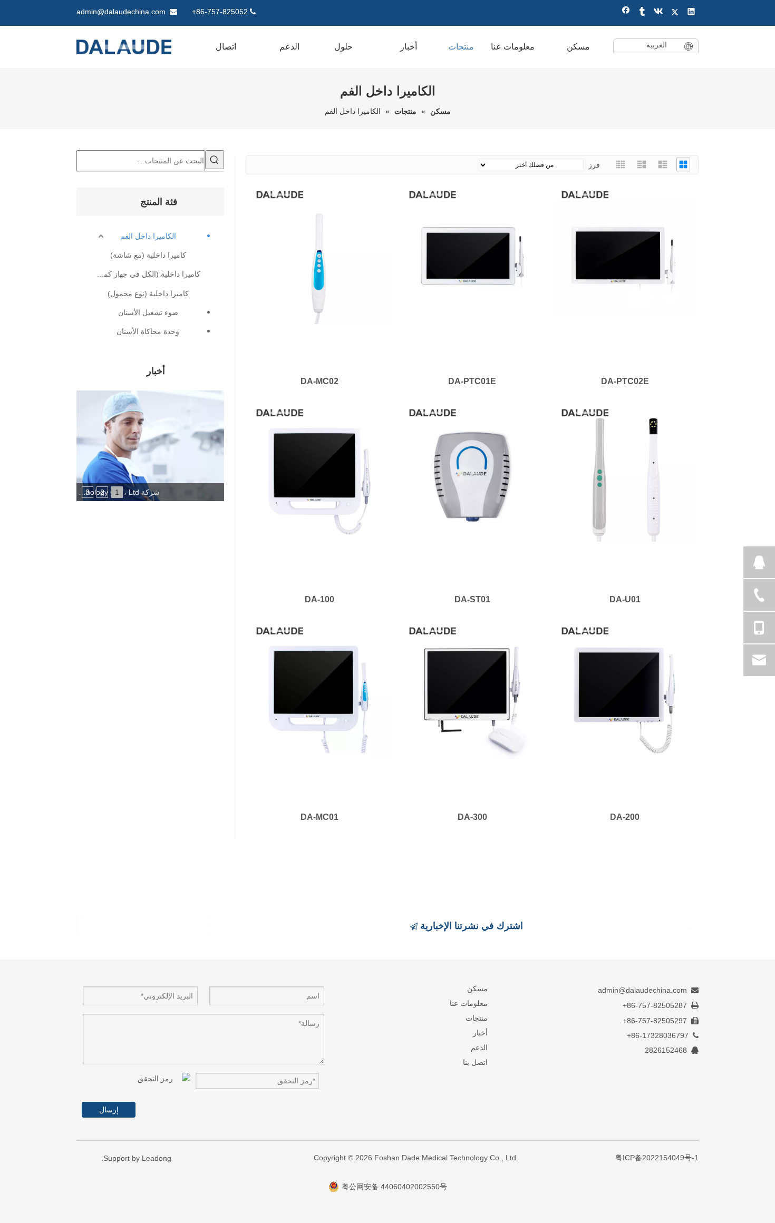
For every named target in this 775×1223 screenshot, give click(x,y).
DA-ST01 (472, 599)
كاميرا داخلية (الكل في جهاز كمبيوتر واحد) (147, 274)
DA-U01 (625, 599)
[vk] (658, 12)
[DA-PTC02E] (624, 252)
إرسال (109, 1109)
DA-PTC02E (625, 381)
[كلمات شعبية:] (214, 159)
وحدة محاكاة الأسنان (148, 331)
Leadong (156, 1158)
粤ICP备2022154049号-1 (657, 1157)
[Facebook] (626, 12)
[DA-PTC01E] (472, 252)
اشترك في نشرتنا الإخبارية (470, 926)
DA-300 (472, 817)
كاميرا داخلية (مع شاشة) (148, 255)
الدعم (479, 1047)
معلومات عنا (469, 1003)
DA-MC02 (319, 381)
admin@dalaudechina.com (121, 11)
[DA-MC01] (319, 688)
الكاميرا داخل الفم (148, 236)
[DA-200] (624, 688)
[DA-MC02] (319, 252)
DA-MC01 (319, 817)
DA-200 (625, 817)
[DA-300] (472, 688)
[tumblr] (642, 12)
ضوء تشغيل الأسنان (148, 312)
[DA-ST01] (472, 470)
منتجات (477, 1018)
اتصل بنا (475, 1062)
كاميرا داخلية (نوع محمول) (148, 293)
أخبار (480, 1033)
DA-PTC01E (472, 381)
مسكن (477, 988)
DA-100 (319, 599)
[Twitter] (675, 12)
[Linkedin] (691, 12)
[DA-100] (319, 470)
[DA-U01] (624, 470)
